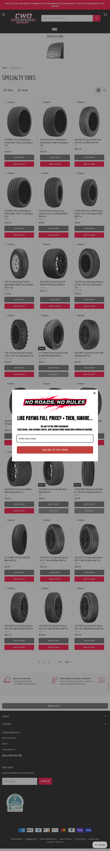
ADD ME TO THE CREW (55, 450)
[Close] (94, 393)
